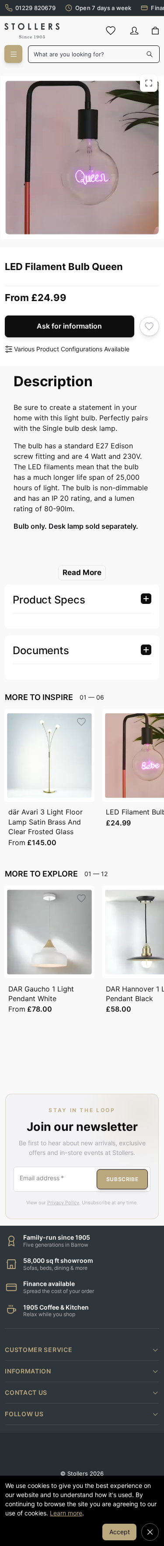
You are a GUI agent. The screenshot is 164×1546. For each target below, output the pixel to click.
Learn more (66, 1513)
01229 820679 (35, 7)
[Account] (134, 30)
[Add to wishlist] (149, 326)
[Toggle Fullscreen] (148, 82)
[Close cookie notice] (150, 1532)
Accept (119, 1532)
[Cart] (155, 31)
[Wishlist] (110, 30)
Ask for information (69, 326)
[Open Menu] (13, 54)
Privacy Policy (63, 1202)
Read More (82, 572)
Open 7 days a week (103, 7)
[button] (82, 1349)
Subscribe (122, 1178)
